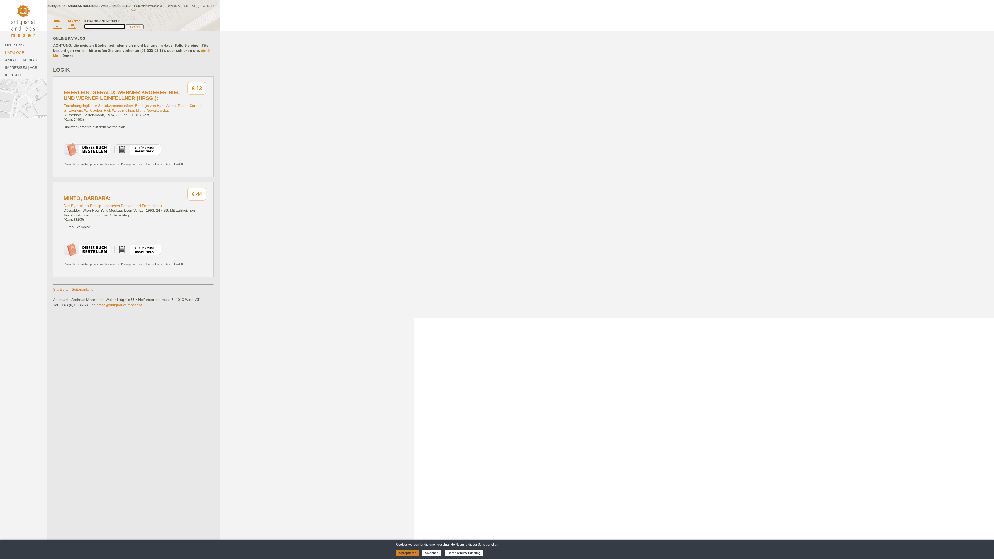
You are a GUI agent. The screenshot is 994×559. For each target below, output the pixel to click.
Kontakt (13, 75)
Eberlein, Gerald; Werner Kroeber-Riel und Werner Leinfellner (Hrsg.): (122, 95)
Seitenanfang (82, 289)
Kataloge (14, 52)
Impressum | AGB (21, 67)
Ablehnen (431, 553)
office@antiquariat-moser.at (119, 305)
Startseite (61, 289)
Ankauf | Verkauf (22, 60)
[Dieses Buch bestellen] (87, 155)
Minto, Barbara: (87, 198)
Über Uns (14, 45)
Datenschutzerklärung (464, 553)
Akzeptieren (407, 553)
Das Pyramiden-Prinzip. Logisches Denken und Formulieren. (113, 206)
